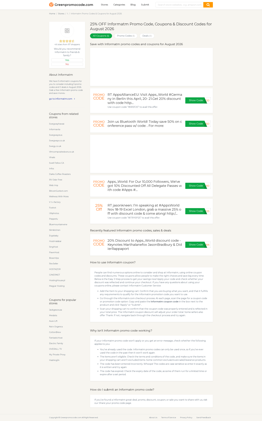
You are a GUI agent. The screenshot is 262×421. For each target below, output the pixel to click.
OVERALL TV (55, 349)
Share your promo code (112, 403)
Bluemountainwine (58, 224)
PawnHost (54, 252)
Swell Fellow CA (56, 163)
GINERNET (54, 275)
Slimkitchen (54, 230)
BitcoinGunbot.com (58, 191)
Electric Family (56, 343)
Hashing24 (54, 360)
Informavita (54, 129)
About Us (153, 417)
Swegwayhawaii (56, 124)
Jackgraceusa (55, 310)
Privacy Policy (186, 417)
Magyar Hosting (57, 286)
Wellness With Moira (59, 196)
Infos (51, 168)
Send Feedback (203, 417)
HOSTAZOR (55, 269)
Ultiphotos (54, 213)
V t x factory (55, 202)
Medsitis (53, 315)
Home (52, 13)
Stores (104, 4)
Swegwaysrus (55, 135)
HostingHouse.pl (57, 280)
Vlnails (52, 157)
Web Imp (53, 185)
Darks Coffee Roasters (60, 174)
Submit (145, 4)
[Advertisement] (151, 67)
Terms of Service (168, 417)
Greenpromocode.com (74, 5)
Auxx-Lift (53, 321)
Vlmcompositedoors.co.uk (61, 152)
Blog (133, 4)
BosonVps (54, 258)
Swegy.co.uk (55, 146)
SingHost (53, 247)
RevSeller (53, 263)
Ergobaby (53, 235)
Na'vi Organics (56, 326)
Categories (119, 4)
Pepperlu (53, 219)
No (67, 64)
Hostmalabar (55, 241)
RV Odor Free (55, 180)
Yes (67, 60)
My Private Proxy (57, 354)
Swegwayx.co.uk (57, 140)
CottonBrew (55, 332)
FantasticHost (55, 338)
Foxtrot (52, 207)
